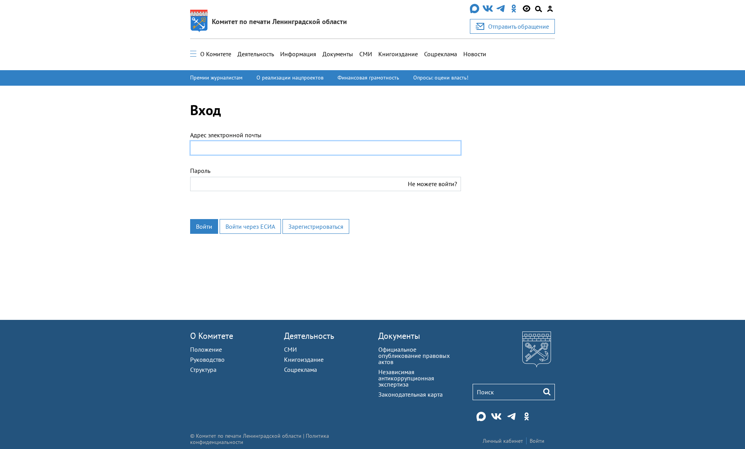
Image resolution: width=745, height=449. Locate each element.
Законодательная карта (410, 394)
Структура (203, 369)
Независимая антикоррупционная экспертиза (406, 378)
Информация (298, 54)
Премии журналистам (216, 77)
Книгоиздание (398, 54)
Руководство (207, 359)
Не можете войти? (432, 184)
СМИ (365, 54)
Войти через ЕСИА (250, 226)
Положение (206, 349)
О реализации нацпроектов (290, 77)
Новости (474, 54)
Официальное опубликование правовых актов (414, 355)
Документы (337, 54)
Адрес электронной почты (226, 135)
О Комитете (215, 54)
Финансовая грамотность (368, 77)
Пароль (200, 170)
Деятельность (255, 54)
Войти (204, 226)
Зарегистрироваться (315, 226)
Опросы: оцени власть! (440, 77)
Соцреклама (440, 54)
